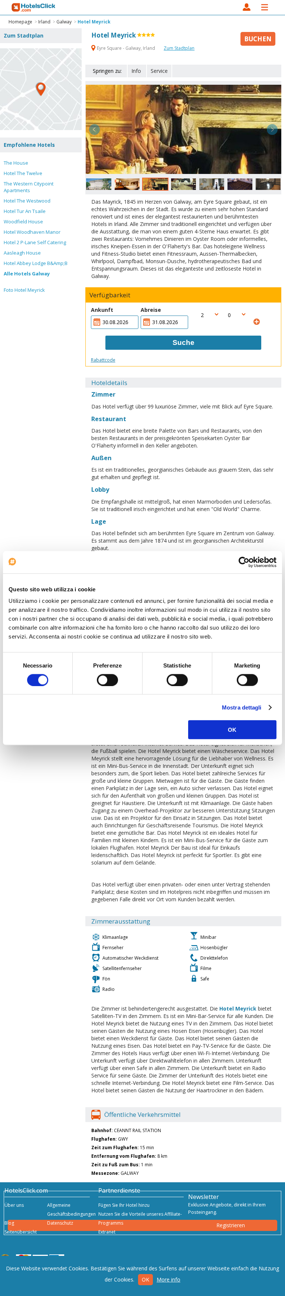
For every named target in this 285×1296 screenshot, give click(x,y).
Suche (183, 342)
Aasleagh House (22, 252)
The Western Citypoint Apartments (28, 187)
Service (159, 70)
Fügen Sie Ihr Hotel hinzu (124, 1205)
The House (16, 162)
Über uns (14, 1205)
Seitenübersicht (20, 1232)
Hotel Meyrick (94, 22)
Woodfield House (23, 221)
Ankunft (102, 309)
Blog (9, 1223)
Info (136, 70)
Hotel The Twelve (23, 173)
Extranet (106, 1232)
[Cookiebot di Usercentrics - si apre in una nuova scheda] (244, 562)
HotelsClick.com (34, 7)
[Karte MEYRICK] (41, 89)
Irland (44, 22)
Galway (64, 22)
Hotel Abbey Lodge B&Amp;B (36, 263)
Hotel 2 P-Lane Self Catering (35, 242)
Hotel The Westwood (27, 200)
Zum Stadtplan (179, 48)
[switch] (107, 680)
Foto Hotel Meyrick (24, 290)
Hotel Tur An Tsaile (25, 211)
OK (232, 730)
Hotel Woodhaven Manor (32, 232)
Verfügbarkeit (109, 295)
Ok (145, 1279)
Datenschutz (60, 1223)
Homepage (20, 22)
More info (168, 1279)
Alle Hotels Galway (27, 273)
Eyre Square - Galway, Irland (126, 48)
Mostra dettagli (242, 707)
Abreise (151, 309)
